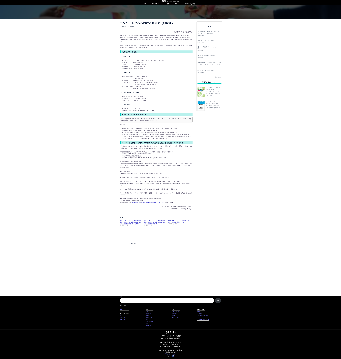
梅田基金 (148, 325)
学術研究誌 (149, 317)
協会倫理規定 (136, 203)
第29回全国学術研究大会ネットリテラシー (153, 203)
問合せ (199, 311)
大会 (173, 311)
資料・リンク (123, 319)
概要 (147, 311)
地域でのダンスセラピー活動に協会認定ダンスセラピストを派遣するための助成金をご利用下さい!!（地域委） (130, 222)
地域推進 (132, 26)
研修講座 (148, 313)
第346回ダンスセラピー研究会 (206, 71)
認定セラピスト (124, 317)
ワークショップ (176, 317)
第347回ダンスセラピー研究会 (206, 55)
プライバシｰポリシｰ (203, 319)
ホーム (146, 4)
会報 (151, 321)
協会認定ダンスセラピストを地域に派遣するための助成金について (178, 221)
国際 (147, 319)
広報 (147, 321)
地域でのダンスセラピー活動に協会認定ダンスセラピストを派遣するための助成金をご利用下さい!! (154, 222)
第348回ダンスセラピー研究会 (206, 40)
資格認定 (148, 315)
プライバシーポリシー (170, 354)
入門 (121, 315)
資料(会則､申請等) (202, 315)
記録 (177, 311)
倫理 (147, 323)
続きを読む (218, 77)
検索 (121, 297)
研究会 (173, 315)
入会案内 (199, 313)
